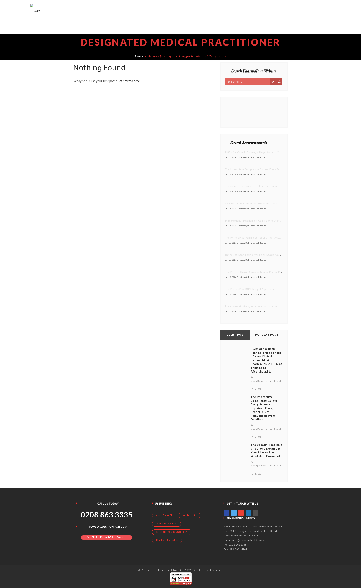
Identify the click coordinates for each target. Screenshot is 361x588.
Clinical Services (295, 10)
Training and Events (187, 23)
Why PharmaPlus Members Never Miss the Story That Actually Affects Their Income (275, 204)
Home (129, 10)
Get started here (129, 81)
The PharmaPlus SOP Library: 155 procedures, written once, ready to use (268, 289)
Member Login (189, 515)
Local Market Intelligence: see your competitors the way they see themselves (273, 306)
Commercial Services (148, 23)
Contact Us (238, 23)
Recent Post (235, 334)
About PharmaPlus (165, 515)
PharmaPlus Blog (267, 23)
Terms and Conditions (166, 523)
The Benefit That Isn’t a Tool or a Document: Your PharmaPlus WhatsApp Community (276, 186)
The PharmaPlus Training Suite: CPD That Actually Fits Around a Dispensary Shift (273, 238)
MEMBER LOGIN (298, 23)
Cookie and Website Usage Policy (171, 532)
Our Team (216, 23)
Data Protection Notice (167, 540)
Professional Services (256, 10)
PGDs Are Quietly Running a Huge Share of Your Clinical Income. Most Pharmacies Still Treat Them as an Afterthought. (266, 360)
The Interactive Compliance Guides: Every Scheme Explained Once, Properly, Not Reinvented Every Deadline (264, 408)
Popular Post (266, 334)
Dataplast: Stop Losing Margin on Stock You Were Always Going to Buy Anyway (274, 255)
